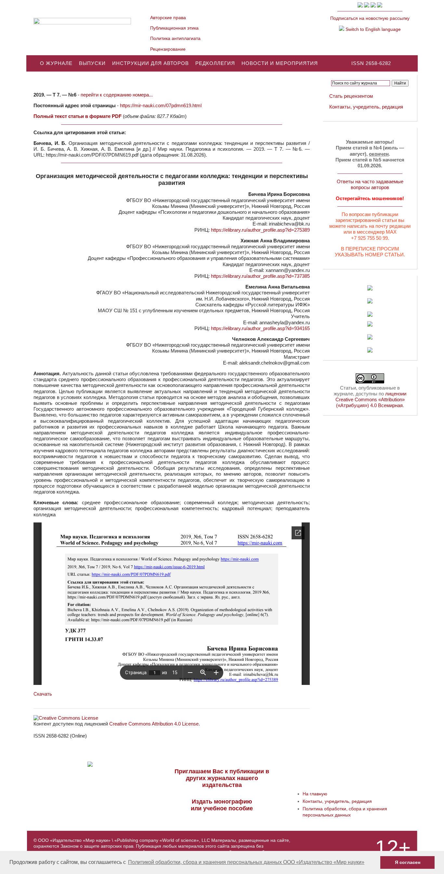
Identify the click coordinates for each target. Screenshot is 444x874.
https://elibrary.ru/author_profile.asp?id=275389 (260, 230)
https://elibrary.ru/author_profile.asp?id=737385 (260, 276)
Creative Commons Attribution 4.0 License (154, 723)
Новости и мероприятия (280, 63)
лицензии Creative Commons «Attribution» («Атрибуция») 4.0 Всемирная (370, 399)
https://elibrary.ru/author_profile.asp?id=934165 (260, 328)
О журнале (56, 63)
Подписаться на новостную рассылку (370, 18)
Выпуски (92, 63)
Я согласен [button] (407, 862)
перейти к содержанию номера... (117, 94)
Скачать (42, 694)
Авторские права (168, 17)
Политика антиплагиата (175, 38)
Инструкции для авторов (150, 63)
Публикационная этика (174, 28)
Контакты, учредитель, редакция (366, 106)
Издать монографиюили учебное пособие (222, 805)
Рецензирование (168, 49)
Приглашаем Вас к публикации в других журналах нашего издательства (222, 778)
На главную (315, 793)
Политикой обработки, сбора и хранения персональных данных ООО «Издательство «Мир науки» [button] (246, 862)
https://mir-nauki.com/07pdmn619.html (161, 105)
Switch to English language (372, 29)
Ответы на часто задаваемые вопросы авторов (370, 184)
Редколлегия (215, 63)
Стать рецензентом (351, 96)
